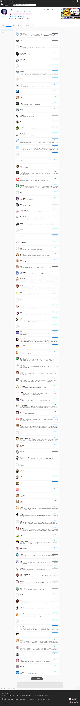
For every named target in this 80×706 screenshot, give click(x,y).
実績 (33, 25)
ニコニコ (6, 4)
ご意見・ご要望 (10, 699)
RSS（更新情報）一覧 (12, 695)
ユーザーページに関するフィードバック (9, 688)
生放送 (27, 25)
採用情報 (48, 699)
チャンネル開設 (31, 699)
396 (28, 11)
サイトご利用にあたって (39, 695)
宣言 (32, 695)
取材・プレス (43, 699)
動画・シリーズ (21, 25)
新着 (3, 25)
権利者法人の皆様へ (23, 699)
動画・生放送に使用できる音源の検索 (23, 695)
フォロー (8, 25)
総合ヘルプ (4, 699)
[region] (6, 31)
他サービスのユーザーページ (49, 9)
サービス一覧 (4, 695)
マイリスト (14, 25)
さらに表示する (37, 678)
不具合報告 (16, 699)
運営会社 (46, 695)
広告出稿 (37, 699)
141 (22, 11)
